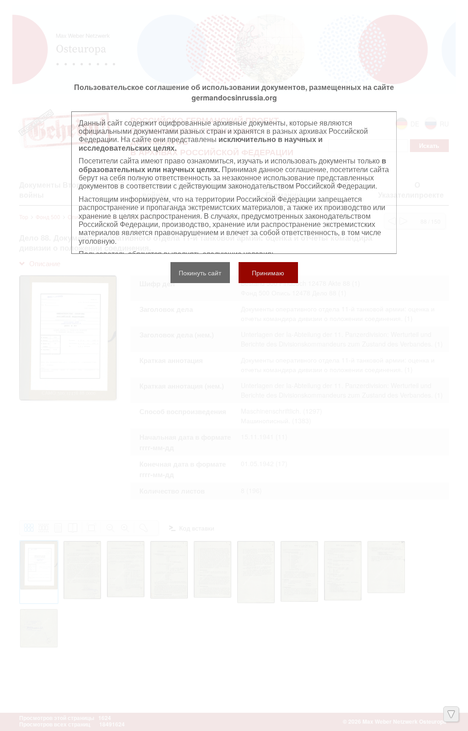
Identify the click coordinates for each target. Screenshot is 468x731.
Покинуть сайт (200, 272)
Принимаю (268, 272)
